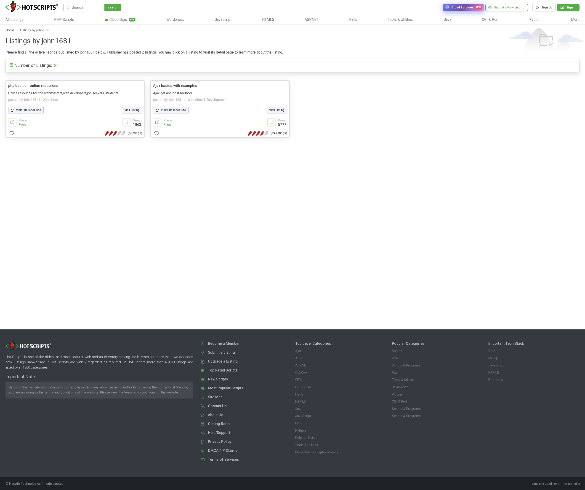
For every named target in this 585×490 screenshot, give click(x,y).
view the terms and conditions (133, 392)
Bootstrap (495, 380)
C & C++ (301, 373)
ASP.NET (301, 365)
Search (113, 7)
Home (10, 30)
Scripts (397, 351)
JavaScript (303, 416)
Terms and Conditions (544, 483)
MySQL (493, 358)
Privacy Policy (571, 483)
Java (298, 409)
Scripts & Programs (406, 365)
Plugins (397, 394)
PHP (298, 423)
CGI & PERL (303, 387)
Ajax (298, 351)
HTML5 (300, 402)
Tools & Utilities (306, 445)
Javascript (496, 365)
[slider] (115, 133)
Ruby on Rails (305, 438)
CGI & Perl (399, 402)
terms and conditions (60, 392)
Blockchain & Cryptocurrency (316, 452)
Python (300, 431)
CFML (299, 380)
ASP (298, 358)
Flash (299, 394)
